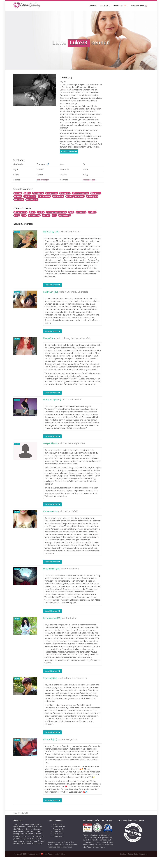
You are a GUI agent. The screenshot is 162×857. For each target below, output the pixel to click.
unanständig (34, 215)
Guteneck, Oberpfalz (77, 292)
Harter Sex (65, 193)
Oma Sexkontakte (28, 826)
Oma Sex (92, 5)
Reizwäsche (58, 196)
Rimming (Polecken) (75, 196)
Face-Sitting (38, 193)
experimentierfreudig (56, 212)
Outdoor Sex (30, 196)
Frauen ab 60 (58, 834)
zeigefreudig (64, 215)
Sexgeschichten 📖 (139, 5)
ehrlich (41, 212)
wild (54, 215)
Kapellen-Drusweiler (76, 678)
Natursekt (95, 193)
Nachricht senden (68, 151)
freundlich (81, 212)
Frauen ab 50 (58, 831)
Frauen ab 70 (58, 836)
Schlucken (18, 199)
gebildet (92, 212)
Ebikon (73, 618)
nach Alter (104, 5)
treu (24, 215)
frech (71, 212)
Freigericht (71, 739)
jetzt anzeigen (43, 179)
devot (32, 212)
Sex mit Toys (32, 199)
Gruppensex (51, 193)
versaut (46, 215)
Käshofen (74, 568)
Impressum (143, 854)
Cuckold (17, 193)
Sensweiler (75, 399)
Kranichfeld (72, 511)
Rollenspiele (92, 196)
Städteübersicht (59, 826)
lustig (16, 215)
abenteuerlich (20, 212)
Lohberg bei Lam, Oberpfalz (76, 338)
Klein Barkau (73, 231)
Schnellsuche (58, 824)
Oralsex (17, 196)
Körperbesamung (80, 193)
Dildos (27, 193)
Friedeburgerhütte (75, 443)
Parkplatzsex (44, 196)
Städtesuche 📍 (120, 5)
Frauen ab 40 (58, 829)
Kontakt (123, 854)
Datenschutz (133, 854)
